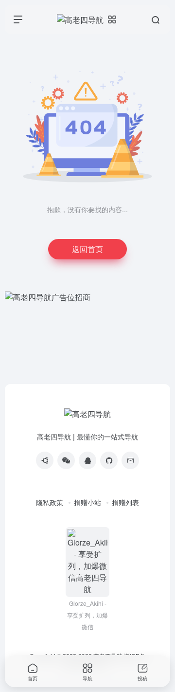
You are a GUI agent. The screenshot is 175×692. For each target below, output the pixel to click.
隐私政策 (49, 502)
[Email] (130, 460)
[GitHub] (109, 460)
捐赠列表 (125, 502)
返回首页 (87, 249)
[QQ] (87, 460)
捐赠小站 (87, 502)
